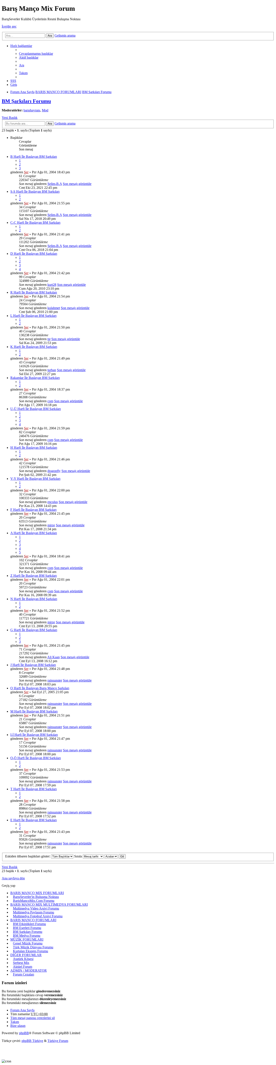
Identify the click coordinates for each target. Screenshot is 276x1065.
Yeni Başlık (9, 117)
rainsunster (54, 680)
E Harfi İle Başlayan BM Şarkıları (33, 820)
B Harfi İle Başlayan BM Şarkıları (33, 156)
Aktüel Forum (22, 966)
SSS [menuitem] (13, 81)
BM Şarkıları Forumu (26, 101)
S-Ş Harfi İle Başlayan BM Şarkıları (35, 191)
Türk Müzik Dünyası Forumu (33, 947)
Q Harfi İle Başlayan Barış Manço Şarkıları (39, 688)
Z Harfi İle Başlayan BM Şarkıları (33, 575)
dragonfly (54, 471)
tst (48, 339)
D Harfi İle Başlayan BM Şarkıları (33, 253)
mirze (51, 525)
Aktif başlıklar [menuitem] (28, 57)
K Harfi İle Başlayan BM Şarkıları (33, 347)
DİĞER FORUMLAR (26, 955)
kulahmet (53, 308)
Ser (26, 172)
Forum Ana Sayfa (22, 1010)
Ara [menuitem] (21, 65)
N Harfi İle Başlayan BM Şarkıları (33, 599)
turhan (51, 370)
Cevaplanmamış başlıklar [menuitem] (36, 53)
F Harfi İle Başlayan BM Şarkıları (33, 509)
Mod (45, 110)
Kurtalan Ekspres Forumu (30, 951)
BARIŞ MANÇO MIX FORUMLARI (37, 893)
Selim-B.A (54, 184)
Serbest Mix (21, 963)
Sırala (78, 856)
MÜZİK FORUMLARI (26, 939)
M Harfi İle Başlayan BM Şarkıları (34, 711)
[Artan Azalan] (111, 856)
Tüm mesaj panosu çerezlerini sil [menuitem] (32, 1018)
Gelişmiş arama (65, 35)
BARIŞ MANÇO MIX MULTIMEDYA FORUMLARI (49, 904)
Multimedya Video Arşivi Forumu (36, 908)
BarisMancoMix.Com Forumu (33, 900)
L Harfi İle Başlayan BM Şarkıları (33, 315)
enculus (52, 502)
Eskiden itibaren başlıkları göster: (28, 856)
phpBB (24, 1033)
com (50, 401)
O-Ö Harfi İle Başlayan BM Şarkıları (35, 758)
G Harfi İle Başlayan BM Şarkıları (33, 630)
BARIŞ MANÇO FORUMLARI (33, 920)
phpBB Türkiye (32, 1041)
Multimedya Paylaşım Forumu (33, 912)
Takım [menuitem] (23, 73)
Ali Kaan (53, 657)
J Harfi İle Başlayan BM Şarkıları (33, 665)
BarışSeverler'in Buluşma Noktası (36, 897)
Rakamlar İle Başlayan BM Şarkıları (35, 378)
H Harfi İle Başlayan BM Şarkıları (33, 447)
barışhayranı (32, 110)
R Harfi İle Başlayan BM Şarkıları (33, 292)
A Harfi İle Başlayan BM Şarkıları (33, 533)
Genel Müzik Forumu (27, 943)
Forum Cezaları (23, 974)
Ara (50, 35)
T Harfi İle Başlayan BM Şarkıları (33, 789)
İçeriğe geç (9, 26)
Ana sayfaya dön (13, 878)
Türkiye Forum (57, 1041)
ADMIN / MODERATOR (28, 970)
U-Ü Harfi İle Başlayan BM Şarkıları (35, 409)
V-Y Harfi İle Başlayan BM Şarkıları (35, 478)
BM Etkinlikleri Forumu (29, 924)
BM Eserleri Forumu (27, 928)
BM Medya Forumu (26, 935)
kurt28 (51, 284)
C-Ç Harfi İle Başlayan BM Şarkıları (35, 222)
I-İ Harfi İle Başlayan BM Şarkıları (34, 735)
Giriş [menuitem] (13, 84)
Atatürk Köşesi (23, 959)
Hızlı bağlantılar (21, 46)
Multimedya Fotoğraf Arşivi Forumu (38, 916)
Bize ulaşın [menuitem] (17, 1025)
